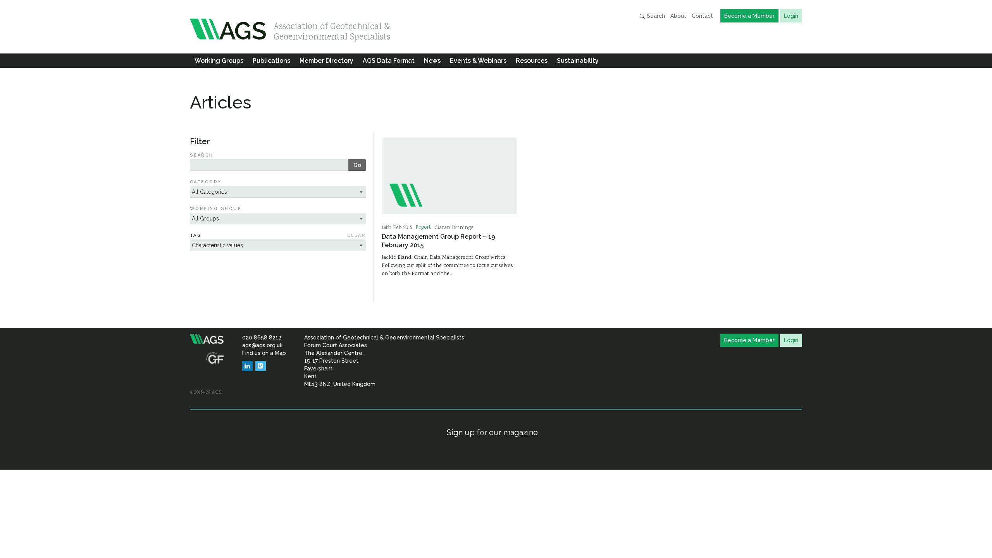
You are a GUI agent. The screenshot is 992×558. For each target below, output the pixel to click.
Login (791, 16)
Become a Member (749, 16)
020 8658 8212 (261, 337)
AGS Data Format (389, 60)
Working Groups (219, 60)
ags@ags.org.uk (262, 345)
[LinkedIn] (247, 366)
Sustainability (578, 60)
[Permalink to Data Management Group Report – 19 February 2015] (449, 176)
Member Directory (326, 60)
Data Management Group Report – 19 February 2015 (438, 240)
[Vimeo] (260, 366)
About (678, 16)
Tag (196, 235)
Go (357, 165)
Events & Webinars (478, 60)
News (432, 60)
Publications (271, 60)
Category (206, 181)
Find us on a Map (264, 353)
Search (655, 16)
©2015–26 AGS (205, 392)
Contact (702, 16)
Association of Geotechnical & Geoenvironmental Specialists (332, 30)
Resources (532, 60)
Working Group (215, 208)
